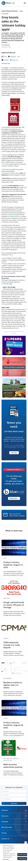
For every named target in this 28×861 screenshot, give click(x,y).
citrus (5, 718)
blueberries (7, 678)
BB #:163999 (5, 227)
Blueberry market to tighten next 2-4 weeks (12, 685)
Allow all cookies (22, 854)
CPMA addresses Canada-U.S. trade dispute (11, 645)
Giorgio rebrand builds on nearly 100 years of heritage (13, 605)
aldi (4, 558)
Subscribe (14, 453)
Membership (13, 498)
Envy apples (5, 13)
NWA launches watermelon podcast (12, 765)
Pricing (4, 833)
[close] (25, 842)
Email (5, 56)
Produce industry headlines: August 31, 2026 (13, 565)
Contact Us (5, 839)
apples (21, 11)
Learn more (6, 859)
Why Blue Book (7, 827)
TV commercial (6, 164)
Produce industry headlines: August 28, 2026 (13, 725)
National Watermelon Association (11, 759)
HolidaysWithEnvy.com (15, 216)
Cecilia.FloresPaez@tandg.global (11, 282)
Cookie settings (22, 858)
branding (6, 598)
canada (5, 638)
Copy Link (15, 60)
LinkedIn (6, 60)
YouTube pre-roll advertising (10, 173)
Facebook (13, 56)
